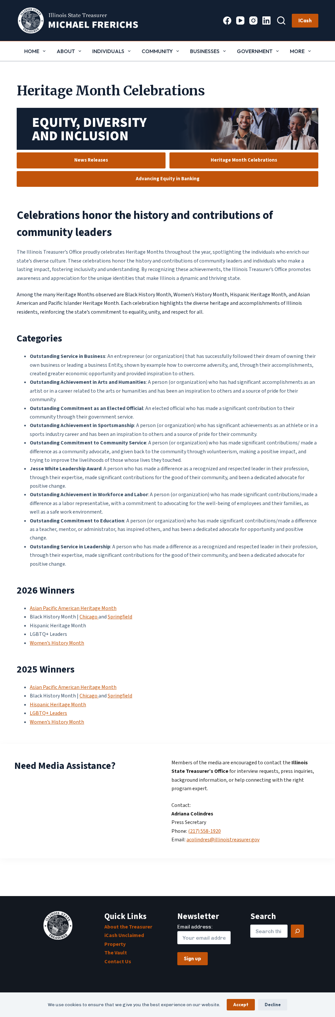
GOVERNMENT (255, 51)
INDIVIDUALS (108, 51)
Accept (240, 1004)
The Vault (115, 952)
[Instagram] (253, 20)
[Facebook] (227, 20)
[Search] (281, 20)
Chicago (88, 616)
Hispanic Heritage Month (58, 704)
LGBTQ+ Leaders (48, 713)
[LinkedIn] (266, 20)
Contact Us (117, 961)
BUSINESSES (205, 51)
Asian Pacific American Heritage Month (73, 608)
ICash (305, 20)
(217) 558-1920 (204, 831)
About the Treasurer (128, 926)
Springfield (120, 616)
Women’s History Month (57, 643)
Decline (273, 1004)
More (297, 51)
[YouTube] (240, 20)
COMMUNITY (157, 51)
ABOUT (66, 51)
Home (31, 51)
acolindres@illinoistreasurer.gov (222, 839)
